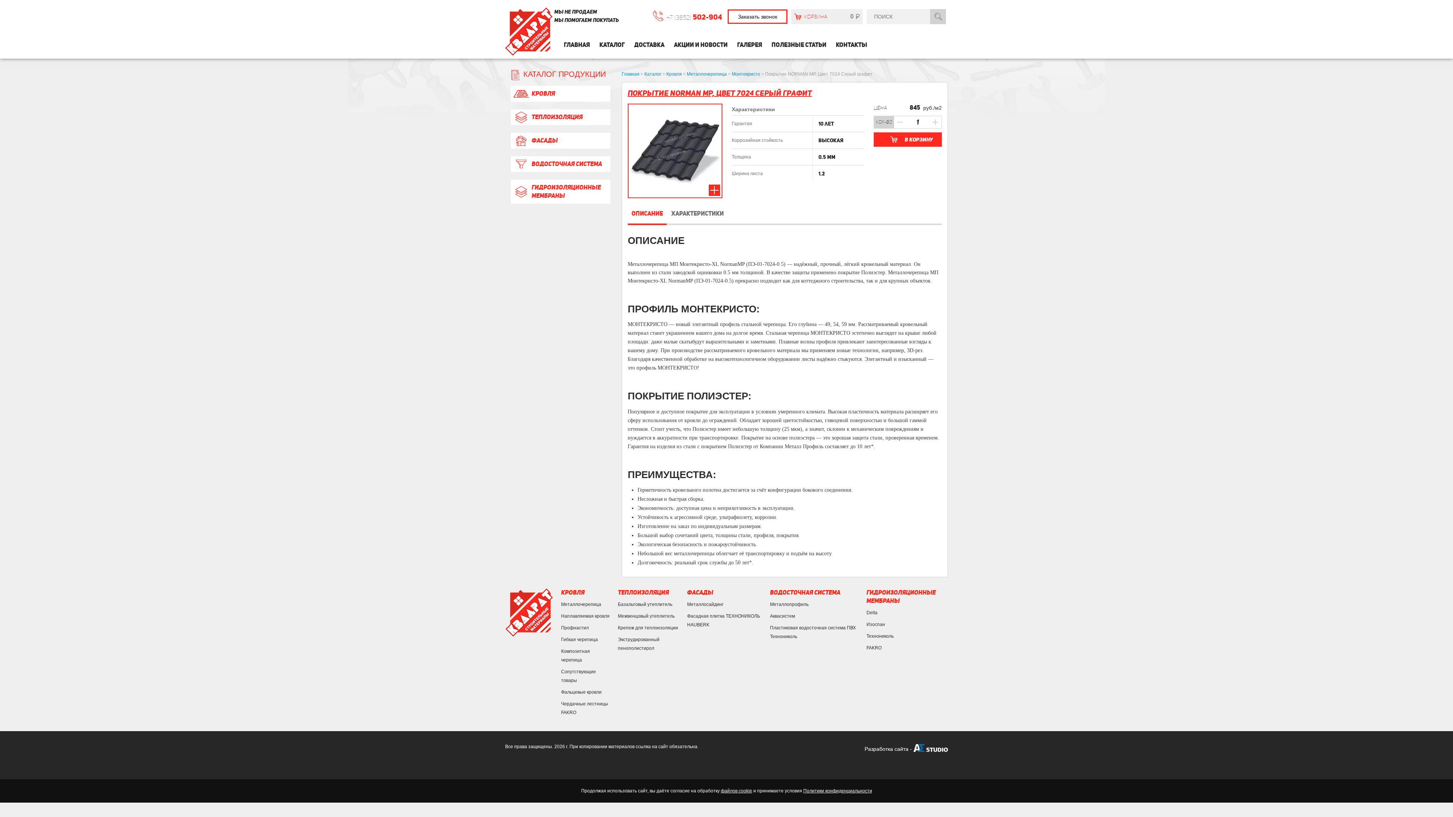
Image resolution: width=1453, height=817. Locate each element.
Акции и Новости (701, 44)
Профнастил (575, 628)
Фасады (545, 140)
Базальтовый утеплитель (645, 604)
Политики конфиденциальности (837, 791)
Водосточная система (567, 164)
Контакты (851, 44)
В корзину (919, 140)
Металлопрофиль (789, 604)
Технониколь (880, 636)
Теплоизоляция (557, 117)
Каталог (612, 44)
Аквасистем (782, 616)
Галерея (749, 44)
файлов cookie (736, 791)
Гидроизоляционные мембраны (566, 191)
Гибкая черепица (579, 639)
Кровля (543, 93)
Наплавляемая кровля (585, 616)
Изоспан (876, 624)
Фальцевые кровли (581, 692)
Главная (577, 44)
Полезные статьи (799, 44)
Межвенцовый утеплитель (646, 616)
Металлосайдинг (705, 604)
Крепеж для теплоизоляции (648, 628)
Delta (872, 612)
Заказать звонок (757, 17)
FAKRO (874, 648)
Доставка (649, 44)
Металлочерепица (581, 604)
